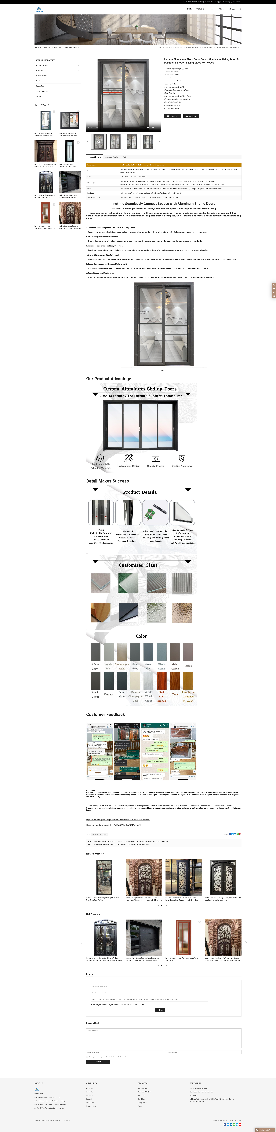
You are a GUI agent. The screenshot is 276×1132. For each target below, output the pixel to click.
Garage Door (40, 86)
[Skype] (236, 1125)
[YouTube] (240, 1125)
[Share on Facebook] (230, 835)
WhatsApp (192, 116)
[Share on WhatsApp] (237, 835)
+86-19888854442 (191, 2)
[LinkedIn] (230, 1125)
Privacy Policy (91, 1106)
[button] (159, 905)
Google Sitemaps (236, 1120)
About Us (89, 1088)
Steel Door (39, 70)
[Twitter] (227, 1125)
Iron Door (39, 96)
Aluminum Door (41, 76)
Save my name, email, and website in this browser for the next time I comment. (112, 1057)
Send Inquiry (174, 116)
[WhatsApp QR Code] (274, 292)
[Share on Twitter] (232, 835)
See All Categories (42, 91)
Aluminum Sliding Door (99, 834)
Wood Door (39, 81)
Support (89, 1099)
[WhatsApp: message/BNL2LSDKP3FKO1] (274, 288)
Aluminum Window (42, 65)
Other (140, 1106)
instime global (52, 1120)
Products (89, 1092)
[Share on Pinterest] (240, 835)
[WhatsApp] (233, 1125)
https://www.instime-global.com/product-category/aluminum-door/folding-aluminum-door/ (118, 820)
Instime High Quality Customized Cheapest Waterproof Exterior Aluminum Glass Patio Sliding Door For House (130, 841)
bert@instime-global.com (209, 2)
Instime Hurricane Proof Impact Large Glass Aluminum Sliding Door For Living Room (121, 844)
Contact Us (90, 1102)
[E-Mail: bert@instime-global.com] (274, 296)
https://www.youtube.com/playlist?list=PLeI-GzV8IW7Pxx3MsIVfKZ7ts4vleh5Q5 (114, 825)
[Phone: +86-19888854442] (274, 285)
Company (89, 1095)
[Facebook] (224, 1125)
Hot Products (41, 105)
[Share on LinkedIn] (235, 835)
